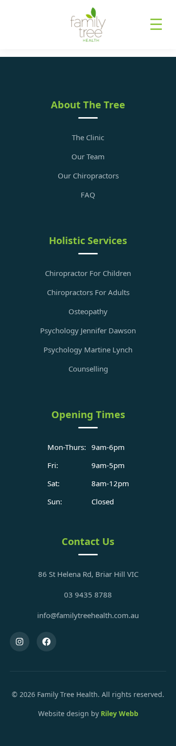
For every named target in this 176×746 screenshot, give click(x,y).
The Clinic (88, 137)
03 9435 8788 (88, 594)
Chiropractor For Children (88, 273)
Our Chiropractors (88, 175)
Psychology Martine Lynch (88, 349)
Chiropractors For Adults (88, 292)
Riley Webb (119, 713)
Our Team (88, 156)
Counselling (88, 368)
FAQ (88, 194)
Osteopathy (88, 311)
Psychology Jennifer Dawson (88, 330)
